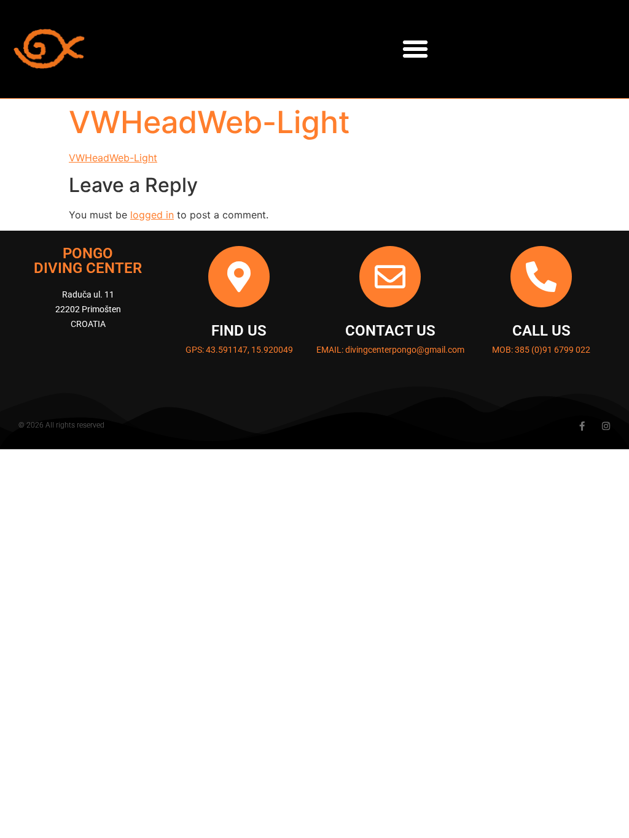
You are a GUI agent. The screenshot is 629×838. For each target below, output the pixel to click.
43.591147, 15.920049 (249, 350)
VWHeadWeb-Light (113, 158)
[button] (415, 49)
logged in (152, 215)
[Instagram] (606, 426)
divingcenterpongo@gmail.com (404, 350)
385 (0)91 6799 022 (552, 350)
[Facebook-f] (582, 426)
